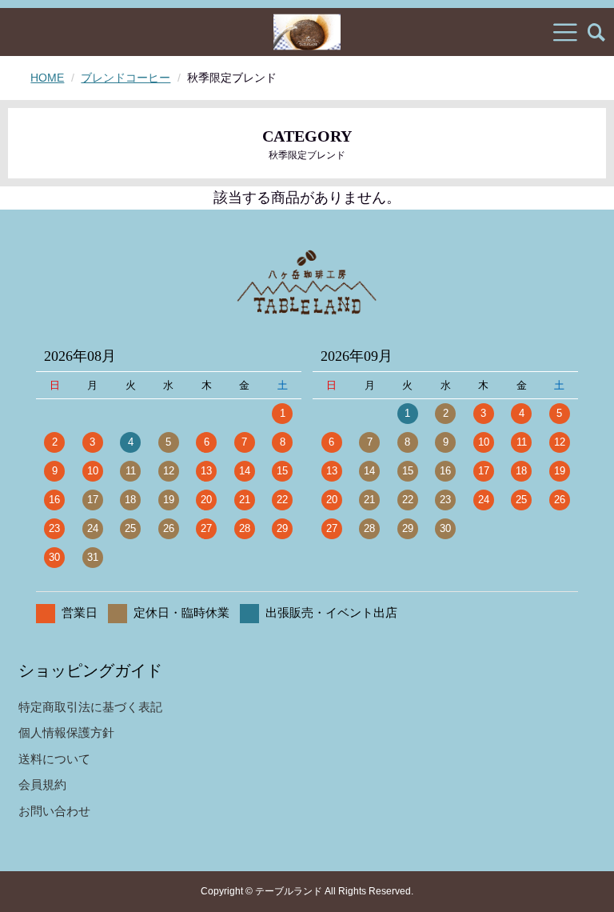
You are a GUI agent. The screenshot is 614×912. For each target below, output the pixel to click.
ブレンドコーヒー (125, 77)
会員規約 (42, 784)
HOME (47, 77)
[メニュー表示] (565, 32)
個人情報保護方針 (66, 732)
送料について (54, 759)
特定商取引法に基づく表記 (90, 707)
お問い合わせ (54, 811)
